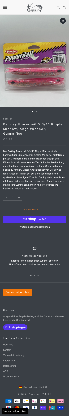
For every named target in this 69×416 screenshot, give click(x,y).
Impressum (9, 360)
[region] (34, 258)
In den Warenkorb (34, 209)
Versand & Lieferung (14, 355)
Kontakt (7, 349)
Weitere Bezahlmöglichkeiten (34, 226)
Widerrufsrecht (11, 376)
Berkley (8, 119)
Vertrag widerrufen (17, 292)
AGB (5, 371)
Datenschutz (10, 365)
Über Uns (8, 344)
